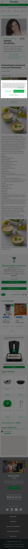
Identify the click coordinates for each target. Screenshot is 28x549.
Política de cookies (21, 87)
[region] (14, 89)
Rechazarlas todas (8, 91)
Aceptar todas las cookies (19, 91)
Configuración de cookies (14, 94)
